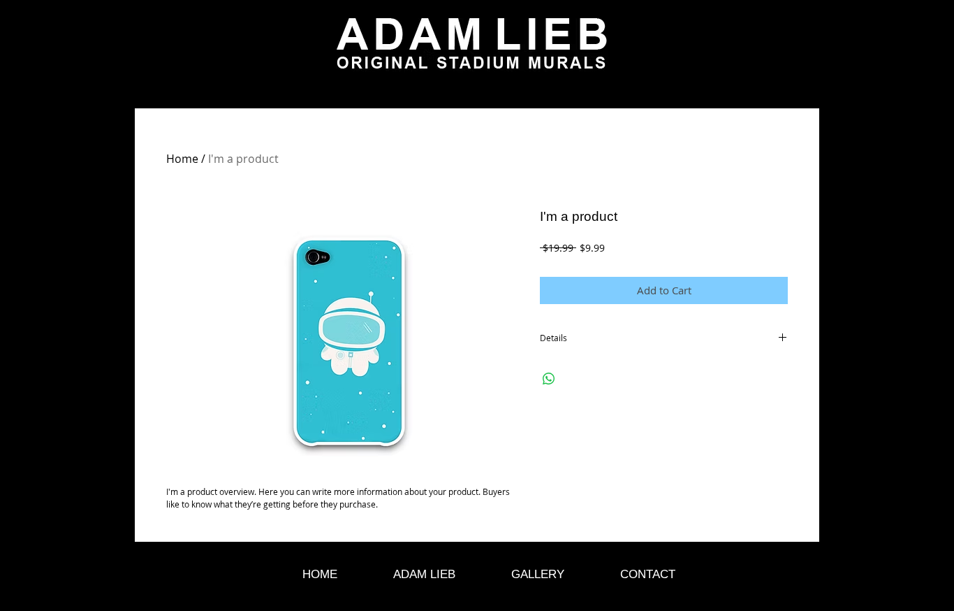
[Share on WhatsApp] (549, 379)
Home (182, 158)
